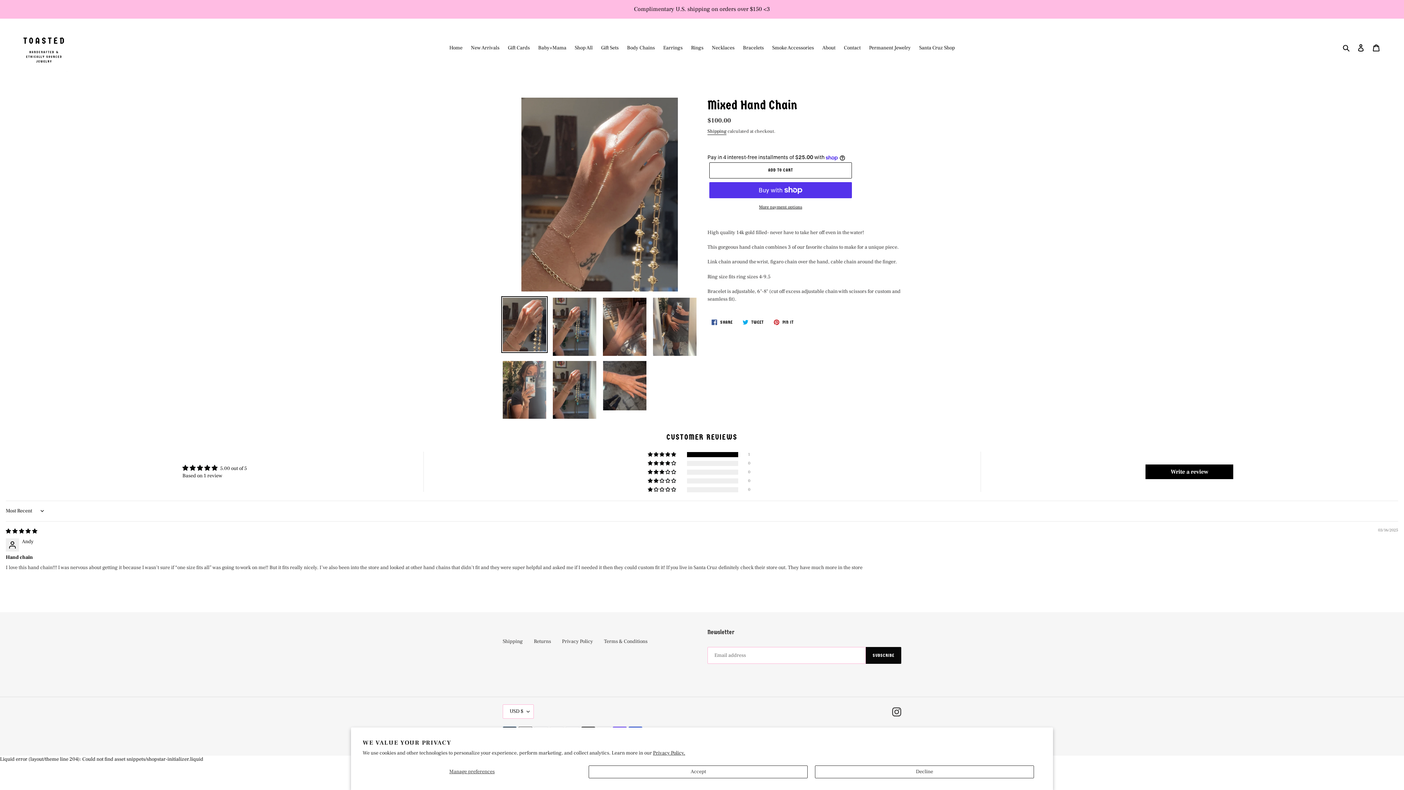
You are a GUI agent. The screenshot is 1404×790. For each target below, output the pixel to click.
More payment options (780, 207)
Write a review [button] (1189, 471)
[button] (662, 455)
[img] (21, 531)
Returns (542, 641)
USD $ (516, 711)
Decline (924, 771)
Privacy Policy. (669, 753)
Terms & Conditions (626, 641)
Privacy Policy (577, 641)
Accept (698, 771)
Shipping (716, 131)
